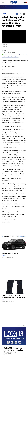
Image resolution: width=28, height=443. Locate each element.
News (4, 13)
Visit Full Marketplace (21, 236)
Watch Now (23, 2)
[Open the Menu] (2, 2)
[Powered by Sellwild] (24, 325)
